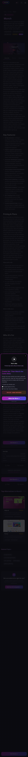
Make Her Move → (14, 398)
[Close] (25, 356)
